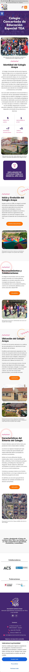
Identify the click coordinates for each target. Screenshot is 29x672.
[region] (14, 656)
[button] (2, 14)
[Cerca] (27, 642)
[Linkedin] (12, 615)
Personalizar (14, 664)
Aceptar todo (14, 659)
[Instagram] (16, 615)
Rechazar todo (14, 668)
